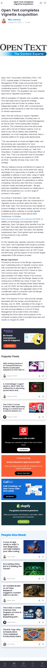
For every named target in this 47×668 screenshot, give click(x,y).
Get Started (10, 346)
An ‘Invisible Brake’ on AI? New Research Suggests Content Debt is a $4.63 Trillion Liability (12, 592)
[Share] (41, 3)
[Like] (45, 3)
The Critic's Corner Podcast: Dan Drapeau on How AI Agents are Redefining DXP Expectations (12, 613)
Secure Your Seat (23, 473)
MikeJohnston (14, 20)
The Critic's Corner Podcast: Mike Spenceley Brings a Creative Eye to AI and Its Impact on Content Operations (14, 408)
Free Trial (23, 521)
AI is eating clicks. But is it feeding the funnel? (12, 566)
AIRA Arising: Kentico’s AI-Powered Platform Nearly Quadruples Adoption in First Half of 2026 (13, 367)
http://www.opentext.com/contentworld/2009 (21, 219)
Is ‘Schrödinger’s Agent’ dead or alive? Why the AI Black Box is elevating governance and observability (13, 388)
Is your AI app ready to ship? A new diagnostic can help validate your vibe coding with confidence (11, 548)
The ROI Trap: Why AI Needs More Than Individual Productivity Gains (12, 633)
